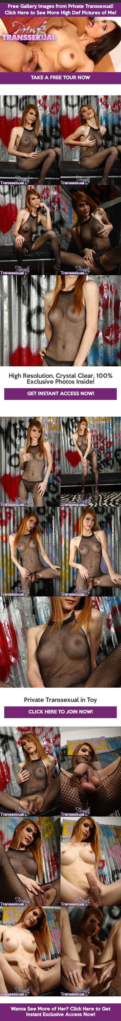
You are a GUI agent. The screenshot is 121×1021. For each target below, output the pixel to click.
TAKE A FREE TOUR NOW (60, 78)
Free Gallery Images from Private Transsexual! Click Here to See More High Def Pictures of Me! (60, 9)
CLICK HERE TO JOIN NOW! (60, 712)
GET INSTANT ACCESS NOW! (60, 394)
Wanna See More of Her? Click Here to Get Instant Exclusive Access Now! (60, 1012)
